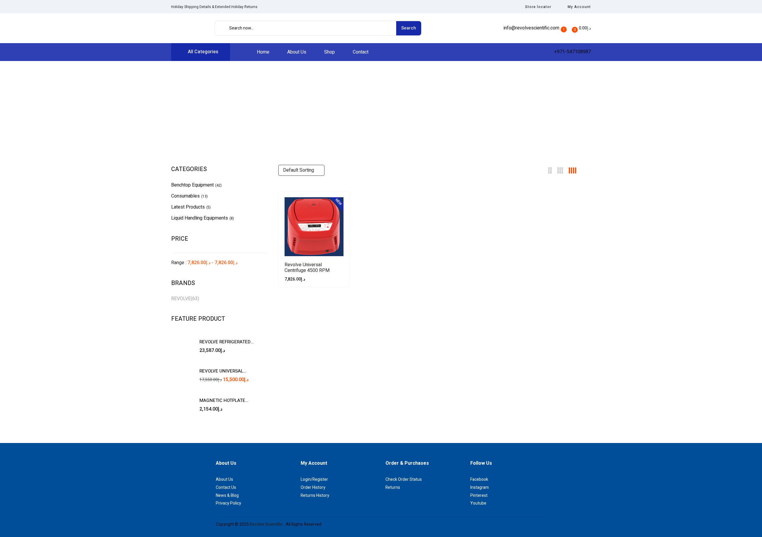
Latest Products (188, 207)
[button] (581, 28)
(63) (195, 298)
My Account (579, 7)
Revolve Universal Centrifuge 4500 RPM (307, 267)
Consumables (185, 196)
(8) (231, 218)
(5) (208, 207)
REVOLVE (181, 298)
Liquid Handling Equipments (199, 218)
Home (338, 110)
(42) (218, 185)
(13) (204, 196)
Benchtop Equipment (192, 185)
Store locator (538, 7)
